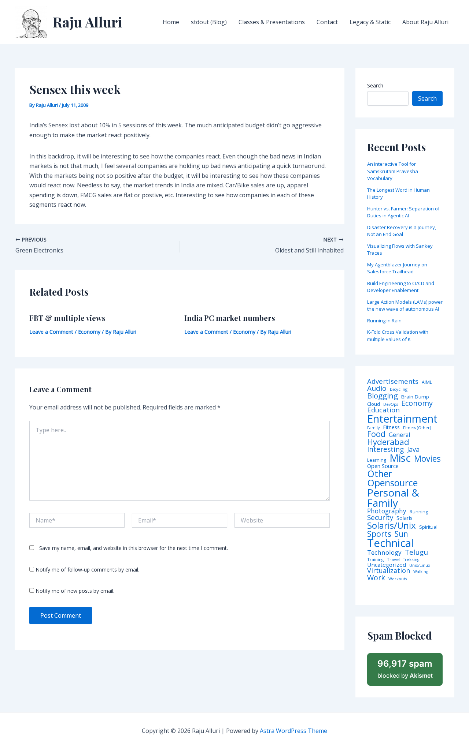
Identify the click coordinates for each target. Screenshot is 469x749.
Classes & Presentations (272, 22)
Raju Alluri (87, 21)
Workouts (397, 579)
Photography (386, 511)
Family (373, 428)
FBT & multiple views (67, 318)
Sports (379, 534)
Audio (377, 388)
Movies (427, 459)
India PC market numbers (229, 318)
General (399, 435)
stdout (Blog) (209, 22)
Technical (390, 543)
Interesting (385, 449)
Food (376, 434)
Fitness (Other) (417, 428)
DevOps (390, 404)
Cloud (373, 404)
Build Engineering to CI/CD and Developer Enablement (400, 287)
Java (413, 449)
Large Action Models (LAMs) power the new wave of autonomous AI (405, 305)
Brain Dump (415, 397)
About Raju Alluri (425, 22)
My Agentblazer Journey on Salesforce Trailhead (397, 268)
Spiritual (428, 527)
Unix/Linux (419, 565)
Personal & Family (393, 497)
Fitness (391, 427)
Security (380, 517)
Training (375, 559)
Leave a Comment (51, 331)
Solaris (404, 518)
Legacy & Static (370, 22)
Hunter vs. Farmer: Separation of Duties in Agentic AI (403, 212)
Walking (420, 572)
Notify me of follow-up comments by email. (87, 569)
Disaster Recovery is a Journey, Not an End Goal (401, 231)
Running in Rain (384, 320)
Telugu (416, 552)
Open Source (383, 466)
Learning (376, 460)
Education (383, 410)
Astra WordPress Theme (293, 731)
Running (419, 512)
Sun (401, 534)
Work (376, 577)
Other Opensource (392, 478)
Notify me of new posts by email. (75, 590)
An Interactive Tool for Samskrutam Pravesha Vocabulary (392, 171)
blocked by (405, 668)
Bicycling (398, 389)
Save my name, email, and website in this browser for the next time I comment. (133, 547)
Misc (400, 458)
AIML (427, 382)
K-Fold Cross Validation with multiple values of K (397, 335)
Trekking (411, 560)
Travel (393, 559)
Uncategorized (386, 565)
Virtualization (388, 571)
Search (375, 85)
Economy (89, 331)
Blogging (382, 396)
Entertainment (402, 418)
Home (171, 22)
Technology (384, 552)
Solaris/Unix (391, 525)
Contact (327, 22)
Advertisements (392, 381)
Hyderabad (388, 442)
